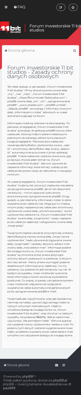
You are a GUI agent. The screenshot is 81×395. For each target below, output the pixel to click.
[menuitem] (19, 7)
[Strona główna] (10, 28)
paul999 (9, 388)
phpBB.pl (60, 380)
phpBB (27, 376)
